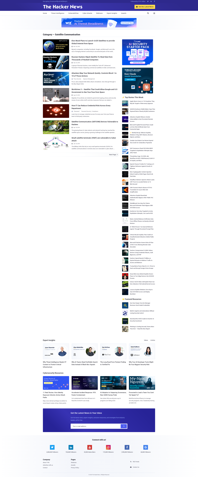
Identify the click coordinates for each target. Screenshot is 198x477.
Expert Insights (112, 13)
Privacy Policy (75, 467)
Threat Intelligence (57, 13)
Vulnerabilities (73, 13)
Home (45, 13)
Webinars (99, 13)
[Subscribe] (124, 426)
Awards (123, 13)
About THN (46, 462)
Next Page (113, 154)
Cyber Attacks (87, 13)
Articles (152, 340)
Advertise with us (48, 465)
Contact (45, 467)
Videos (146, 340)
